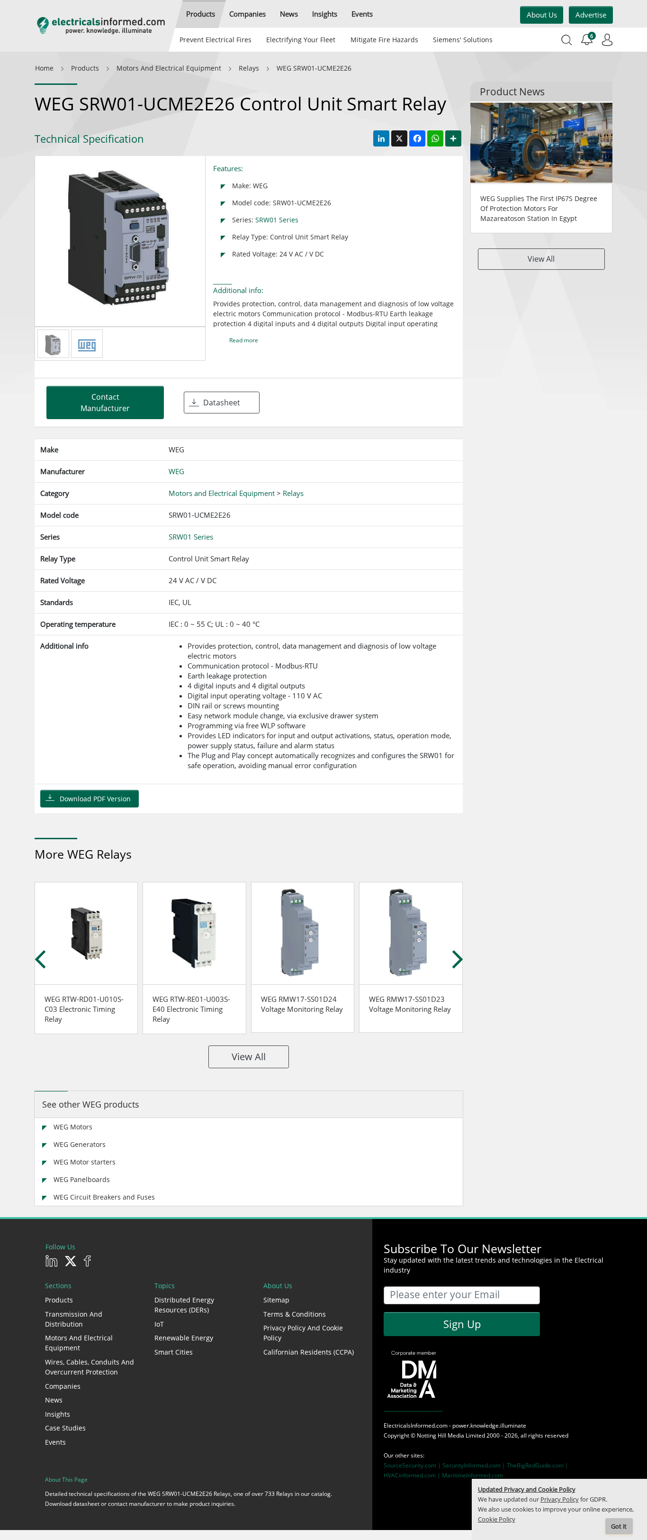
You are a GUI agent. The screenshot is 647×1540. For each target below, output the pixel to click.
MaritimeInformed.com (472, 1475)
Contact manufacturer (105, 402)
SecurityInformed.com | (474, 1465)
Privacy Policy (559, 1499)
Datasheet (221, 402)
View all (249, 1056)
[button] (200, 14)
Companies (63, 1386)
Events (55, 1442)
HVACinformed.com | (413, 1475)
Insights (57, 1414)
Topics (164, 1285)
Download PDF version (95, 798)
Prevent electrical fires (216, 39)
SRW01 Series (276, 219)
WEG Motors (73, 1126)
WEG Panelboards (82, 1179)
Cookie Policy (496, 1519)
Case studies (65, 1427)
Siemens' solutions (463, 39)
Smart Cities (173, 1352)
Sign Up (462, 1324)
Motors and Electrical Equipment (79, 1342)
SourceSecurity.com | (413, 1465)
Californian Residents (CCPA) (308, 1352)
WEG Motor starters (85, 1161)
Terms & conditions (294, 1314)
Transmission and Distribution (73, 1319)
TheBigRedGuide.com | (537, 1465)
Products (59, 1299)
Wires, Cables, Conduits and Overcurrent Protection (89, 1366)
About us (542, 14)
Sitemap (276, 1299)
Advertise (590, 14)
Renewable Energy (183, 1337)
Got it (619, 1526)
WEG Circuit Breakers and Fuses (104, 1196)
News (54, 1399)
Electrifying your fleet (300, 39)
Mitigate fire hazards (384, 39)
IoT (159, 1324)
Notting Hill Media (440, 1435)
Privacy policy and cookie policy (303, 1332)
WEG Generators (80, 1144)
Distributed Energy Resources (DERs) (184, 1304)
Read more (243, 340)
